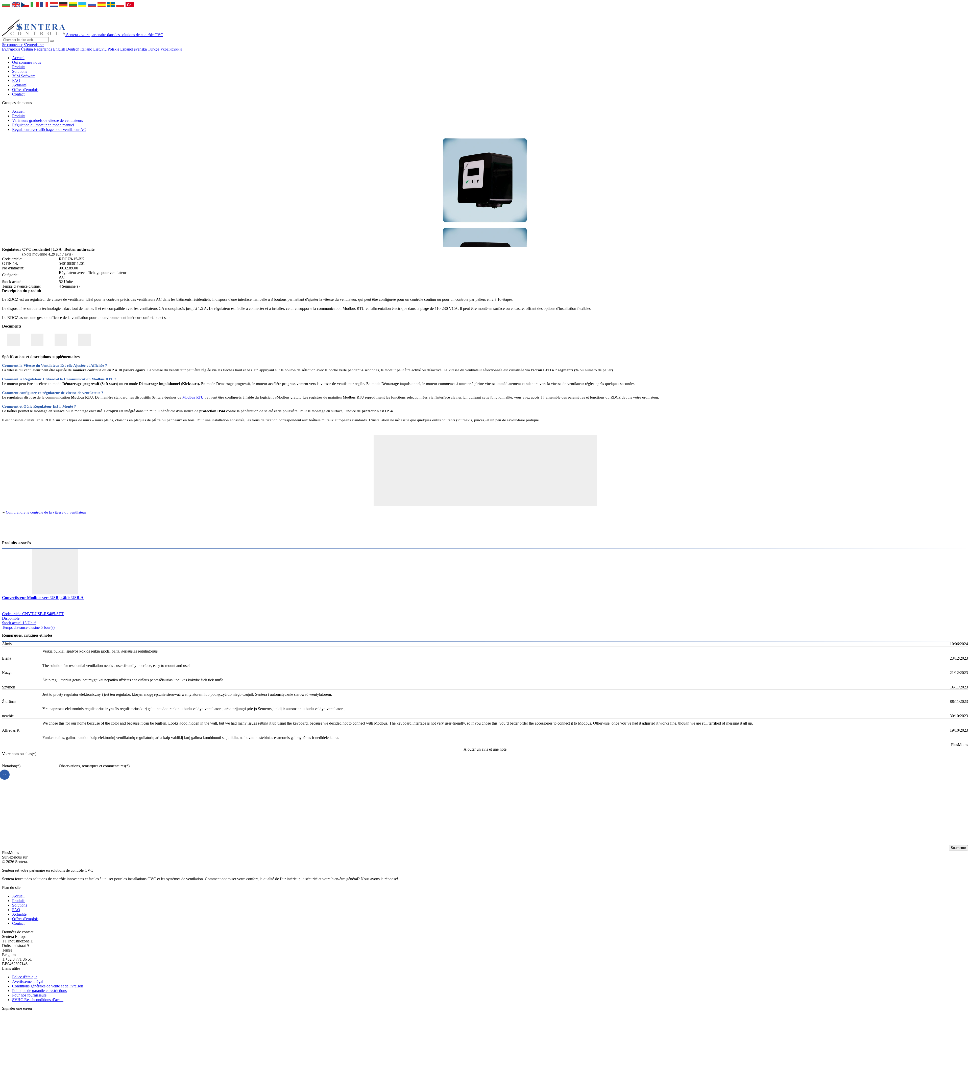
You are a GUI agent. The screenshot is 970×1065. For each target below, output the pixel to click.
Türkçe (154, 49)
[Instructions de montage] (84, 340)
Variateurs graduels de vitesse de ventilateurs (47, 120)
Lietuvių (100, 49)
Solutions (19, 71)
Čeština (27, 49)
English (59, 49)
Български (11, 49)
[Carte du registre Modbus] (61, 340)
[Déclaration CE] (13, 340)
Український (171, 49)
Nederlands (43, 49)
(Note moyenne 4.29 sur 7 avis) (47, 254)
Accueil (18, 58)
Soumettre (958, 848)
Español (127, 49)
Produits (18, 67)
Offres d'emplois (25, 89)
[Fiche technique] (37, 340)
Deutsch (73, 49)
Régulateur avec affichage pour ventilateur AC (49, 129)
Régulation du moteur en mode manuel (43, 125)
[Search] (52, 41)
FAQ (16, 80)
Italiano (86, 49)
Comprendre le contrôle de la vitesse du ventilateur (46, 512)
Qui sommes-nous (26, 62)
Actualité (19, 85)
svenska (141, 49)
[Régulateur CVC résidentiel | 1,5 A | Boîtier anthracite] (485, 223)
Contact (18, 94)
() (19, 754)
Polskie (114, 49)
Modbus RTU (193, 397)
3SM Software (23, 76)
